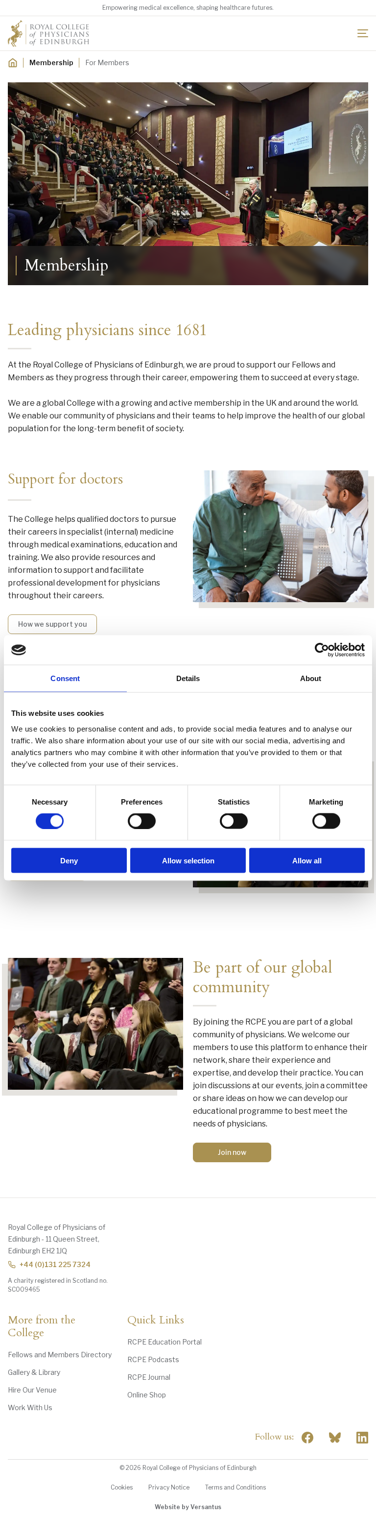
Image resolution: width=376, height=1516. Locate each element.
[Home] (13, 63)
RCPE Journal (148, 1377)
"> (335, 1437)
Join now (232, 1152)
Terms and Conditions (235, 1487)
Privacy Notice (168, 1487)
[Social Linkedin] (362, 1437)
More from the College (41, 1327)
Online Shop (146, 1395)
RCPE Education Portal (164, 1342)
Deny (69, 860)
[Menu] (362, 33)
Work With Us (30, 1407)
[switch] (142, 821)
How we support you (52, 624)
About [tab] (311, 678)
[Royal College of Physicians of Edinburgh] (48, 33)
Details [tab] (188, 678)
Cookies (122, 1487)
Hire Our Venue (32, 1390)
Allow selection (188, 860)
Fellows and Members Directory (60, 1354)
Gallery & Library (34, 1372)
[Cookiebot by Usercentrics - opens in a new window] (322, 650)
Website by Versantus (188, 1507)
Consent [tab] (65, 678)
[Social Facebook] (307, 1437)
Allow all (307, 860)
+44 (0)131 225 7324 (55, 1264)
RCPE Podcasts (153, 1359)
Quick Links (155, 1320)
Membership (51, 62)
